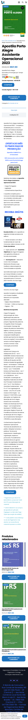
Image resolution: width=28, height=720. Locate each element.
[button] (22, 2)
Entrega (18, 672)
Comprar (8, 85)
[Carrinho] (26, 2)
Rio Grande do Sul (11, 41)
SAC (22, 674)
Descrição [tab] (14, 110)
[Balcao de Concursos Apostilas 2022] (3, 2)
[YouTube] (14, 680)
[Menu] (19, 2)
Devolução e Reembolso (12, 674)
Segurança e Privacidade (10, 670)
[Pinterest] (17, 680)
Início (3, 41)
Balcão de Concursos (14, 685)
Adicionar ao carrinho (14, 98)
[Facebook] (10, 680)
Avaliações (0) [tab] (14, 115)
